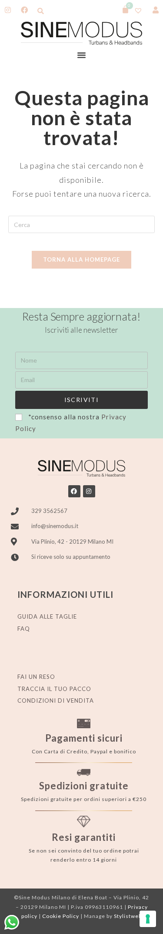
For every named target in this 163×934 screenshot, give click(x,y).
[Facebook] (74, 491)
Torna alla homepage (81, 259)
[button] (41, 11)
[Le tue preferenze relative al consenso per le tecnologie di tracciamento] (148, 919)
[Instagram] (89, 491)
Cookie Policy (60, 916)
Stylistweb (128, 916)
